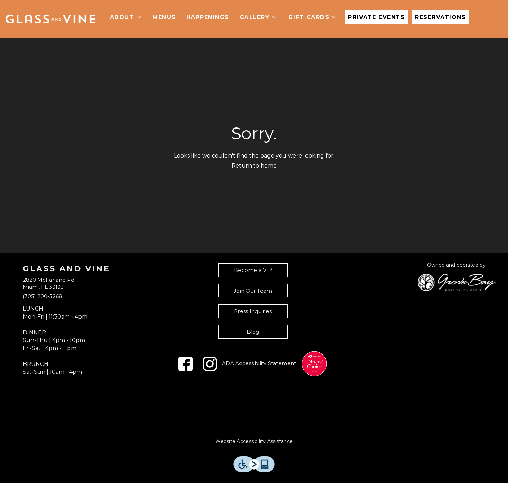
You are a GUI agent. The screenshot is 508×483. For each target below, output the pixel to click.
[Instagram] (210, 364)
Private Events (376, 17)
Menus (164, 17)
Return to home (254, 165)
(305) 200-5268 (42, 296)
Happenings (207, 17)
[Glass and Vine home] (50, 19)
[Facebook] (185, 364)
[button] (126, 17)
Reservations (440, 17)
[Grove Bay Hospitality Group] (457, 281)
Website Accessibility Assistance (254, 441)
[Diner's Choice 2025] (314, 363)
